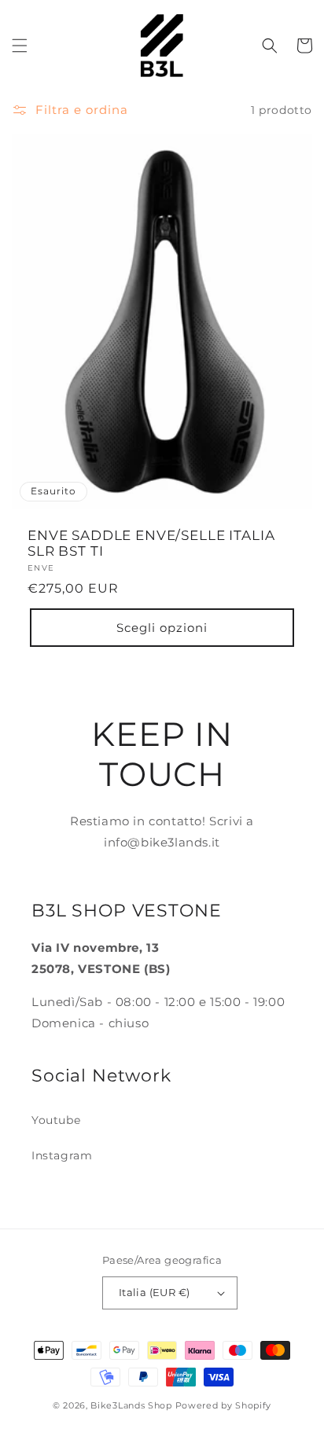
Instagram (61, 1155)
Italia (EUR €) (154, 1292)
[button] (19, 45)
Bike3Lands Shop (131, 1405)
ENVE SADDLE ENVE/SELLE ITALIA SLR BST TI (151, 543)
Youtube (55, 1120)
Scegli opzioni (162, 627)
